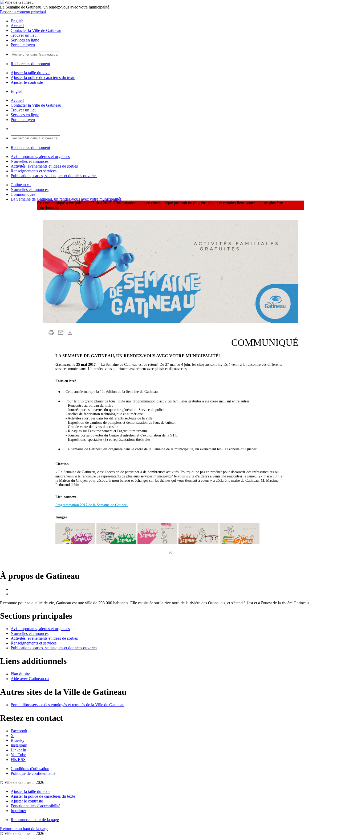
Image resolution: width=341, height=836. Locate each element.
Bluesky (18, 740)
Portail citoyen (23, 45)
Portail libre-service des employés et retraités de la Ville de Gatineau (67, 704)
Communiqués (23, 194)
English (17, 21)
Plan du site (20, 674)
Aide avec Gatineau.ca (30, 678)
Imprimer (18, 810)
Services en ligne (25, 40)
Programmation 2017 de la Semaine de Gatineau (91, 505)
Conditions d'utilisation (30, 768)
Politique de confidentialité (33, 773)
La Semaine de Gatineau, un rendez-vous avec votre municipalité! (66, 199)
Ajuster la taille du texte (30, 72)
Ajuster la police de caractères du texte (43, 77)
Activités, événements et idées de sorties (44, 166)
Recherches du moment (30, 63)
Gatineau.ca (21, 184)
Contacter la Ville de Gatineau (36, 30)
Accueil (17, 25)
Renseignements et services (33, 171)
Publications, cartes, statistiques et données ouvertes (54, 175)
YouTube (18, 754)
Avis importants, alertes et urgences (40, 156)
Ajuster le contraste (27, 82)
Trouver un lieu (23, 35)
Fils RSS (18, 759)
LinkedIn (18, 750)
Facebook (19, 731)
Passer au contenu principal (23, 12)
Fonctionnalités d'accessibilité (35, 806)
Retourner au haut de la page (35, 819)
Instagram (19, 745)
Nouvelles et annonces (29, 161)
